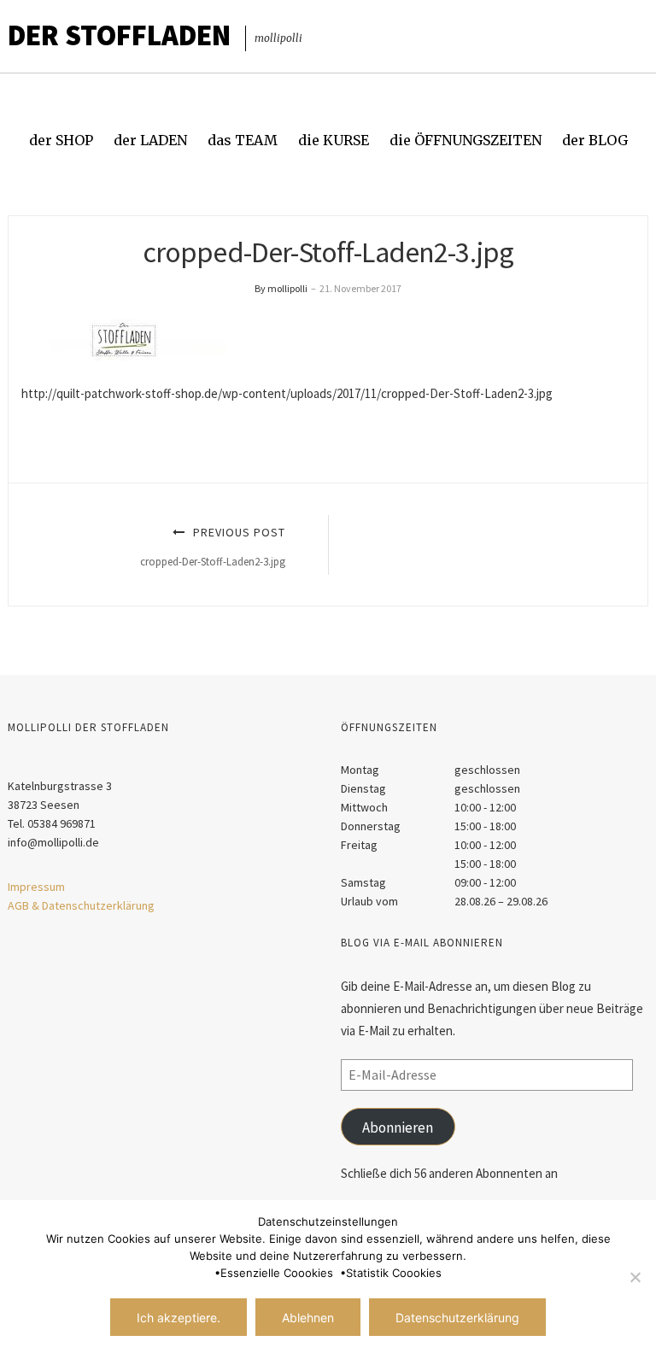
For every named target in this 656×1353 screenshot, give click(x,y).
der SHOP (61, 140)
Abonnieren (397, 1127)
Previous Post (212, 546)
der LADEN (150, 140)
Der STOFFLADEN (119, 35)
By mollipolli (281, 288)
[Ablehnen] (634, 1277)
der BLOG (595, 140)
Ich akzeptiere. (178, 1317)
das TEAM (243, 140)
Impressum (36, 886)
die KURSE (333, 140)
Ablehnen (308, 1317)
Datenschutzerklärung (457, 1317)
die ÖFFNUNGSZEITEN (466, 140)
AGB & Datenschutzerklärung (81, 905)
